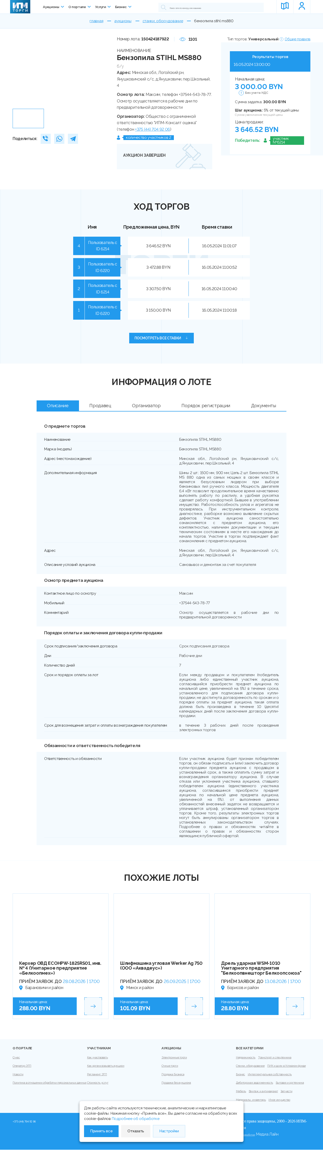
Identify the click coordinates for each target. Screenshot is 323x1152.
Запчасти (286, 1091)
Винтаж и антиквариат (263, 1091)
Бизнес (121, 7)
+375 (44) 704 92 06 (152, 129)
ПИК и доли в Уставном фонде (286, 1065)
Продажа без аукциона (176, 1082)
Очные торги (170, 1065)
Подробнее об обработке (135, 1118)
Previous (18, 71)
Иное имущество (279, 1100)
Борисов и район (243, 987)
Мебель (241, 1091)
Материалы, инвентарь (251, 1100)
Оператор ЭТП (22, 1065)
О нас (16, 1057)
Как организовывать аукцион (105, 1065)
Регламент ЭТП (97, 1074)
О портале (77, 7)
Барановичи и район (44, 987)
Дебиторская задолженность (254, 1082)
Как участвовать (97, 1057)
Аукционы (51, 7)
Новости (18, 1074)
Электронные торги (174, 1057)
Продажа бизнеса (173, 1074)
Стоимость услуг (97, 1082)
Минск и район (140, 987)
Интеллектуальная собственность (270, 1074)
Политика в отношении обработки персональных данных (50, 1082)
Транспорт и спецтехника (274, 1057)
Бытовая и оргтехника (290, 1082)
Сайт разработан (245, 1134)
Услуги (100, 7)
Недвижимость (245, 1057)
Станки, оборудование (250, 1065)
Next (107, 71)
